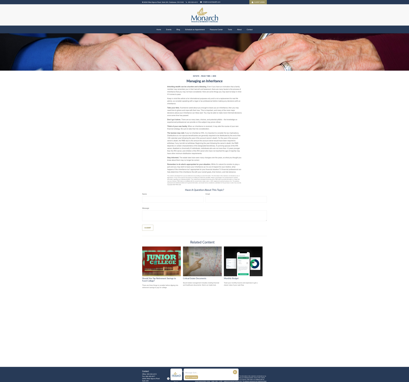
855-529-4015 (193, 2)
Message (145, 208)
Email (208, 194)
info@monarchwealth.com (211, 2)
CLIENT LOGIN (259, 2)
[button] (159, 29)
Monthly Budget (231, 278)
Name (144, 194)
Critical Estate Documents (194, 278)
